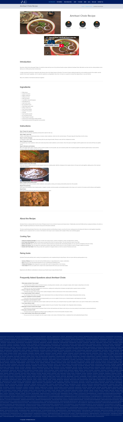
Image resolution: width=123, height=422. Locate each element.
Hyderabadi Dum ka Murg (88, 353)
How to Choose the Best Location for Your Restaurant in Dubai (84, 396)
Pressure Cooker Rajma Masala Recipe (97, 350)
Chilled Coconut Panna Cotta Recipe (116, 385)
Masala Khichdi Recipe (11, 376)
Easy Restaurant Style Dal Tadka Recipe (102, 379)
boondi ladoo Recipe (88, 382)
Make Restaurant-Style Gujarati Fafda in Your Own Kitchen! (42, 367)
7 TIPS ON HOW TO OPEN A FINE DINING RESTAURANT (8, 416)
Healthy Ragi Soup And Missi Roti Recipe (21, 362)
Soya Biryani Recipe (76, 370)
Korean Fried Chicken (62, 367)
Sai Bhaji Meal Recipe (6, 373)
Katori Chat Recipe (64, 362)
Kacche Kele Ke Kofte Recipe (17, 356)
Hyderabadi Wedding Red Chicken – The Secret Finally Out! (72, 336)
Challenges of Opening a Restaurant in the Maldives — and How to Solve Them (60, 399)
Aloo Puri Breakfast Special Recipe (105, 356)
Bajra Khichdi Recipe (7, 362)
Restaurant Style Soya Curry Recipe (76, 356)
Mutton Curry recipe (70, 393)
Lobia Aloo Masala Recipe (83, 356)
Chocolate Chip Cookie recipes (103, 385)
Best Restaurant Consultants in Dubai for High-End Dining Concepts (94, 402)
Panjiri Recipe (68, 362)
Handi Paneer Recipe (35, 390)
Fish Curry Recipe (49, 379)
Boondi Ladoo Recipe (62, 350)
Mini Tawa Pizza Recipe (10, 353)
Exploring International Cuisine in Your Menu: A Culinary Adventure (68, 413)
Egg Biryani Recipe (95, 379)
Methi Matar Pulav (112, 353)
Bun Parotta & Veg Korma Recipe (45, 359)
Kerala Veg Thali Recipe (22, 367)
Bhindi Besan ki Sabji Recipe (82, 353)
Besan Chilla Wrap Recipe (104, 387)
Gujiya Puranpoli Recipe (86, 390)
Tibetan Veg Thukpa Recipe (110, 362)
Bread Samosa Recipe (48, 350)
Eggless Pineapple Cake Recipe (60, 379)
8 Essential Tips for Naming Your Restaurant (95, 410)
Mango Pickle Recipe (24, 376)
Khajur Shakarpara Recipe (70, 353)
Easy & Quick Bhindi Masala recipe (52, 356)
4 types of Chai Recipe (75, 367)
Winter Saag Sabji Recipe (49, 342)
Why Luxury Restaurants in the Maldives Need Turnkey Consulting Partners (76, 399)
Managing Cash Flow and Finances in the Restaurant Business (107, 410)
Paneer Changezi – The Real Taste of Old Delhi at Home (99, 336)
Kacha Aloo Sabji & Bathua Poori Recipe (35, 350)
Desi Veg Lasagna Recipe (50, 365)
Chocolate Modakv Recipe (90, 385)
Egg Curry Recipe (90, 379)
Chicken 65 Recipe (54, 382)
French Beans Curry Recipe (117, 345)
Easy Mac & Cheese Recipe (109, 379)
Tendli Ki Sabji (36, 356)
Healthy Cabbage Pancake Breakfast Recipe (60, 356)
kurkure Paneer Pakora (4, 356)
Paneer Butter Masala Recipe (108, 373)
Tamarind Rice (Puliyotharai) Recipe (65, 359)
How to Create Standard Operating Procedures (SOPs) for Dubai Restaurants (56, 396)
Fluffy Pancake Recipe (45, 379)
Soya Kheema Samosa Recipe (36, 342)
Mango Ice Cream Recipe (38, 376)
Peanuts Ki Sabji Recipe (65, 353)
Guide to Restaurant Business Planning (4, 407)
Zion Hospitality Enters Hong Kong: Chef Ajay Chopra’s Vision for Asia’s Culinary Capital (19, 402)
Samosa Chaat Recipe (112, 345)
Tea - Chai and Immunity (44, 416)
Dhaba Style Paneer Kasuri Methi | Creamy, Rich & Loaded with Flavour (7, 336)
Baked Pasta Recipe (107, 382)
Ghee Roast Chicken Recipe (29, 379)
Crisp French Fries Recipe (55, 385)
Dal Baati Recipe (63, 390)
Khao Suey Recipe (114, 376)
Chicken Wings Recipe (75, 393)
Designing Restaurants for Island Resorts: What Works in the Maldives (28, 399)
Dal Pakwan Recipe (86, 370)
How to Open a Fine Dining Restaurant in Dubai (82, 402)
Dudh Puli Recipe (23, 350)
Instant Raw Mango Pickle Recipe (5, 370)
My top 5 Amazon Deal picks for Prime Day (91, 416)
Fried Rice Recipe (35, 379)
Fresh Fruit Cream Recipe (59, 359)
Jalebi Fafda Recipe (117, 390)
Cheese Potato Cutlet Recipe (11, 393)
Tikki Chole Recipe (40, 365)
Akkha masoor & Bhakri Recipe (81, 365)
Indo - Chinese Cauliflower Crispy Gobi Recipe (41, 385)
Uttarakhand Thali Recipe (106, 342)
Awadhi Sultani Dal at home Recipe (17, 350)
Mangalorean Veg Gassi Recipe (89, 350)
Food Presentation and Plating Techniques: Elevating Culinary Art (82, 413)
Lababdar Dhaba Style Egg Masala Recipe (103, 339)
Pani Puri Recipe (73, 373)
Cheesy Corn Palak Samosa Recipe (30, 345)
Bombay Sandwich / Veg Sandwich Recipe (94, 382)
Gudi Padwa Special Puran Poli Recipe (63, 370)
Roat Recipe (110, 342)
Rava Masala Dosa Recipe (33, 373)
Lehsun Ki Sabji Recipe (28, 350)
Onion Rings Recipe (23, 393)
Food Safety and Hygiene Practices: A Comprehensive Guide (117, 413)
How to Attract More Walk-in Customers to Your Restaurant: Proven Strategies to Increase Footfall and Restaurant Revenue (109, 393)
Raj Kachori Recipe (49, 373)
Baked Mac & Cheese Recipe (116, 387)
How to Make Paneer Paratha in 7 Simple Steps (55, 393)
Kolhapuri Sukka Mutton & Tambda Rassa (64, 342)
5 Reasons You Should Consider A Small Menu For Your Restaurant (11, 410)
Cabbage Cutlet (105, 353)
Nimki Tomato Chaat (104, 362)
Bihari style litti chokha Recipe (40, 382)
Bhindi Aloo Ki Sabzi (8, 359)
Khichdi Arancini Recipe (108, 376)
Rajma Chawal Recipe (39, 373)
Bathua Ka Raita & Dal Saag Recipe (98, 359)
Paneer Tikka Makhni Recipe (78, 373)
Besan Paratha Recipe (99, 387)
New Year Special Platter (32, 362)
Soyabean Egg (116, 353)
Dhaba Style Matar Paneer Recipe (56, 342)
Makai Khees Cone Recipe (63, 376)
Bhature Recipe (94, 387)
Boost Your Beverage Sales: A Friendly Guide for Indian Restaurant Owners (96, 407)
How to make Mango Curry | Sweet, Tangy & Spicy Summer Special (10, 339)
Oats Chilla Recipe (28, 362)
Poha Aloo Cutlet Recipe (74, 365)
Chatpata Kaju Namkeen (59, 353)
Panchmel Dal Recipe (2, 362)
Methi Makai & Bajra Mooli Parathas (72, 342)
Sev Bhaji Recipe (19, 353)
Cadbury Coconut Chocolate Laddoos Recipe (58, 387)
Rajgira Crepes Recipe (44, 373)
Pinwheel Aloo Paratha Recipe (68, 350)
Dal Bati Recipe (6, 385)
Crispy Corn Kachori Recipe (49, 385)
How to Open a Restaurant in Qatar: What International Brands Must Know (12, 399)
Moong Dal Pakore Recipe (91, 367)
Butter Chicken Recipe (65, 387)
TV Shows (80, 2)
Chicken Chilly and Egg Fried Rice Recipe (47, 382)
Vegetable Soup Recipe (37, 353)
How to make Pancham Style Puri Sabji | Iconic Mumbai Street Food (91, 339)
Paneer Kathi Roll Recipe (95, 373)
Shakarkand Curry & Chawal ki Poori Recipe (97, 345)
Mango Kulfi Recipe (33, 376)
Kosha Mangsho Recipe (94, 376)
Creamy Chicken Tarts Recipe (61, 385)
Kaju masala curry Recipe (35, 370)
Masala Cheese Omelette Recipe (17, 376)
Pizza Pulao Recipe (113, 365)
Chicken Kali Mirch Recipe (31, 387)
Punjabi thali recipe (19, 370)
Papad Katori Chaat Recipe (63, 373)
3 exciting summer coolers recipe (13, 370)
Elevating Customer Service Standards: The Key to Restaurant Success (16, 407)
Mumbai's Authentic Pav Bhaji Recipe (35, 393)
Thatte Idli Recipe (46, 370)
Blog (89, 2)
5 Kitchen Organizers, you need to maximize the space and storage (65, 416)
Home (83, 6)
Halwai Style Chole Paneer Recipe (118, 339)
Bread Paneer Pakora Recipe (71, 387)
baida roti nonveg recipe (112, 382)
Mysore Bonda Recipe (45, 365)
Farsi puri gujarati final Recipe (28, 382)
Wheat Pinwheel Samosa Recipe (10, 367)
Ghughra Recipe (24, 379)
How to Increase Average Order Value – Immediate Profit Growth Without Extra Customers (87, 393)
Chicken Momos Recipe (25, 387)
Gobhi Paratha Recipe (20, 379)
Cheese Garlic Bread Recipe (48, 390)
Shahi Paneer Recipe (30, 390)
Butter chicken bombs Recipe (82, 382)
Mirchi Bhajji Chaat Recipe (47, 362)
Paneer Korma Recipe (74, 350)
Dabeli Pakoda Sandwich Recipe (16, 345)
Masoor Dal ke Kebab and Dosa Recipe (20, 365)
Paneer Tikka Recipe (84, 373)
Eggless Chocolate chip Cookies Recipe (84, 379)
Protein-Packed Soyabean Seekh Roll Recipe (8, 350)
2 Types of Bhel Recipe (17, 367)
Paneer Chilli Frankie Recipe (7, 365)
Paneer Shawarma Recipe (87, 362)
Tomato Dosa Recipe (28, 356)
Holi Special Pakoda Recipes (97, 370)
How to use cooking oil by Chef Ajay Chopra (36, 416)
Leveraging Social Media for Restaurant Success (94, 413)
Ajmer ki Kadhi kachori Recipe (112, 359)
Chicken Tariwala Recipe (12, 387)
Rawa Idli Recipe (28, 373)
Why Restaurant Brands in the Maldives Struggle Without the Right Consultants (43, 399)
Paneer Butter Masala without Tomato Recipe (99, 365)
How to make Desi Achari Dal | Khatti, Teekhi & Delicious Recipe (40, 339)
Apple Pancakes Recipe (53, 362)
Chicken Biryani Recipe (37, 387)
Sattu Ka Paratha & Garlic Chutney (111, 339)
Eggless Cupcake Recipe (66, 379)
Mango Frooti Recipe (44, 376)
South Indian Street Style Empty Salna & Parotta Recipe (45, 345)
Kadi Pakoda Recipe (19, 390)
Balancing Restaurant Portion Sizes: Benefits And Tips (61, 410)
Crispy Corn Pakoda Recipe (23, 345)
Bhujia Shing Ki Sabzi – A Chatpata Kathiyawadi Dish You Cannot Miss (85, 336)
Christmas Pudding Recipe (78, 385)
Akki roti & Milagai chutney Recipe (87, 359)
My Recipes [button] (59, 2)
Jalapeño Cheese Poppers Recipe (105, 345)
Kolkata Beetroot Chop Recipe (3, 345)
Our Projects (52, 2)
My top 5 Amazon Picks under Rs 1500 (100, 416)
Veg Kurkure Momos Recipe (48, 353)
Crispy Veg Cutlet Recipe (85, 367)
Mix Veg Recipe (93, 359)
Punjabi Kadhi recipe (41, 370)
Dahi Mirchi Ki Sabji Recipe (115, 342)
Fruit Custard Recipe (96, 390)
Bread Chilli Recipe (15, 353)
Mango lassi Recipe (29, 376)
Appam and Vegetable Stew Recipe (57, 365)
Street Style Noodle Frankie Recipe (81, 345)
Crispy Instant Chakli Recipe (92, 342)
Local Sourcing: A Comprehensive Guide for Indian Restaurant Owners (62, 407)
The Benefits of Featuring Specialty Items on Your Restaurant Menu (74, 410)
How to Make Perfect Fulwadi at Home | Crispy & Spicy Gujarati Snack (39, 336)
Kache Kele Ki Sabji (120, 353)
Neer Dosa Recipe (110, 350)
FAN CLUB (94, 2)
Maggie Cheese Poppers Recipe (70, 376)
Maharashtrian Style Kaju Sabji (43, 342)
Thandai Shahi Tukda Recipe (103, 370)
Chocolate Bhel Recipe (109, 385)
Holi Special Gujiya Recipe (73, 359)
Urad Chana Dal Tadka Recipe (69, 356)
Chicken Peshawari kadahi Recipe (7, 382)
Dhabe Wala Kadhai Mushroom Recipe (28, 342)
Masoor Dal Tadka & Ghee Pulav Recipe (56, 350)
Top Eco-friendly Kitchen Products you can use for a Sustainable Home (79, 416)
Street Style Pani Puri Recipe (28, 365)
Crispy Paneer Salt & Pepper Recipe (19, 385)
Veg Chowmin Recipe (6, 393)
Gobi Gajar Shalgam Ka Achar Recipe (13, 379)
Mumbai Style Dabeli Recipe (97, 367)
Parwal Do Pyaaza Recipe (105, 359)
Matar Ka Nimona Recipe (116, 370)
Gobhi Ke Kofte (37, 362)
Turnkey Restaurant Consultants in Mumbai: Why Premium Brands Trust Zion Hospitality (111, 402)
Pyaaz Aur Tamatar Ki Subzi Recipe (23, 359)
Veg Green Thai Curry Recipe (108, 365)
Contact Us (100, 2)
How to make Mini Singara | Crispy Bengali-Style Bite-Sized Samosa (54, 339)
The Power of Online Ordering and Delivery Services (105, 413)
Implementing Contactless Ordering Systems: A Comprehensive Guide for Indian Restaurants (79, 407)
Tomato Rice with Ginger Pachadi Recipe (81, 350)
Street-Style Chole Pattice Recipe (99, 342)
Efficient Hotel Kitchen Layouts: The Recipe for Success (15, 413)
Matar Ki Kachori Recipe (6, 376)
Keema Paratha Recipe (80, 390)
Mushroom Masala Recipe (87, 365)
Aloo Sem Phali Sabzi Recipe (43, 350)
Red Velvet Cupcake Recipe (17, 373)
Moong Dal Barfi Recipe (106, 390)
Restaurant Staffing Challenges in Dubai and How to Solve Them (70, 396)
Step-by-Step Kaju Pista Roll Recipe (64, 393)
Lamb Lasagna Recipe (89, 376)
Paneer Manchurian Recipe (89, 373)
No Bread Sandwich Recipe (25, 353)
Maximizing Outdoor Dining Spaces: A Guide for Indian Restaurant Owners (46, 407)
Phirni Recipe (58, 373)
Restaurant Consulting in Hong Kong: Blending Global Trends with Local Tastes (55, 402)
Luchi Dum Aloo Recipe (76, 376)
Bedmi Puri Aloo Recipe (102, 382)
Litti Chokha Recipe (53, 390)
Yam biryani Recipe (5, 353)
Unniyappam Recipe (34, 382)
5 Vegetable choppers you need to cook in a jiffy (52, 416)
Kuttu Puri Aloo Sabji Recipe (25, 390)
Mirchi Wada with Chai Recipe (75, 390)
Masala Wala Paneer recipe (70, 370)
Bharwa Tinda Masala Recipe (38, 359)
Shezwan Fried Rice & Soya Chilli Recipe (20, 342)
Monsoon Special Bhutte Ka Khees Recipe (56, 345)
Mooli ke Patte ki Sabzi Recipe (98, 362)
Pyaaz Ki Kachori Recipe (54, 373)
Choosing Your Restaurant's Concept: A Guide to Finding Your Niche (40, 413)
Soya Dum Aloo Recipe (76, 353)
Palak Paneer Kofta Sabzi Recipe (89, 345)
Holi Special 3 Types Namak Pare (79, 359)
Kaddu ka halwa (33, 356)
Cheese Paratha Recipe (50, 387)
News (85, 2)
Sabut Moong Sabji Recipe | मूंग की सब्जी (118, 356)
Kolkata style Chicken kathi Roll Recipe (102, 376)
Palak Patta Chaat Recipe (114, 373)
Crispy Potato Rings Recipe (28, 367)
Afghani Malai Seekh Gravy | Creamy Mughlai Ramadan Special (77, 339)
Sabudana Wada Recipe (11, 373)
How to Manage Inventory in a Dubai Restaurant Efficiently (30, 396)
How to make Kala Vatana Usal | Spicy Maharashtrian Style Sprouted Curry (25, 339)
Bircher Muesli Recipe (90, 387)
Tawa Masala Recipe (34, 367)
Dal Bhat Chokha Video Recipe (95, 353)
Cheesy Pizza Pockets (42, 362)
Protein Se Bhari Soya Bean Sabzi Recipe (110, 336)
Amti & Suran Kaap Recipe (80, 342)
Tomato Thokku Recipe (54, 353)
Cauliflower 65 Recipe (42, 353)
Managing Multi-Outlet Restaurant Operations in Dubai (42, 396)
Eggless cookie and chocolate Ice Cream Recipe (75, 379)
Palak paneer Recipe (119, 373)
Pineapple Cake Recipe (111, 390)
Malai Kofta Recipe (58, 376)
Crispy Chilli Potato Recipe (23, 356)
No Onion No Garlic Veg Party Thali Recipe (65, 345)
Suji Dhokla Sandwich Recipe (10, 356)
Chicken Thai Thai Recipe (28, 393)
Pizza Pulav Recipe (121, 370)
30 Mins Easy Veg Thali (13, 365)
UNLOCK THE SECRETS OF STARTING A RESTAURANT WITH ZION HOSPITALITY (23, 416)
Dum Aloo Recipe (51, 367)
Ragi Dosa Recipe (92, 362)
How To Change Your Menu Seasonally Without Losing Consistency (48, 410)
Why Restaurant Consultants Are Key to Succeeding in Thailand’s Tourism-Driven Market (110, 399)
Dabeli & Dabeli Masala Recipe (12, 385)
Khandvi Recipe (117, 376)
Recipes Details (89, 6)
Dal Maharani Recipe (81, 370)
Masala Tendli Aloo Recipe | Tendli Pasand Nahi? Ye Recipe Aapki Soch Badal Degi (23, 336)
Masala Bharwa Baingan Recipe (7, 390)
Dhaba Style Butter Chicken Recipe (80, 362)
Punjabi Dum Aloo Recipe (37, 345)
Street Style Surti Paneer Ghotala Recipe (11, 342)
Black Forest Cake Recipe (84, 387)
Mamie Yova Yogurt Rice (49, 376)
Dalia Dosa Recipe (57, 370)
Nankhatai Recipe (118, 365)
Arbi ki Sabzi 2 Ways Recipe (110, 370)
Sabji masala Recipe (108, 367)
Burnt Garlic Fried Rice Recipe (41, 390)
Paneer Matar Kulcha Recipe (86, 342)
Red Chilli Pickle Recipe (91, 370)
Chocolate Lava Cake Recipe (96, 385)
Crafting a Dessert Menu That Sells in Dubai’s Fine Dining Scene (17, 396)
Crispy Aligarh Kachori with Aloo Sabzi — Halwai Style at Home (58, 336)
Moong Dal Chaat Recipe (67, 382)
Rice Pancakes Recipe (103, 367)
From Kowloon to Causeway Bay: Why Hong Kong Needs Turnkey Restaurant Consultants (37, 402)
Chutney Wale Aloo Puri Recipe (13, 362)
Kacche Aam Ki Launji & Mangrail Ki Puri (15, 359)
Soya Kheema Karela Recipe (9, 345)
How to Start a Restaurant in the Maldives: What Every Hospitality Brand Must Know (92, 399)
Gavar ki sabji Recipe (111, 356)
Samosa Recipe (1, 373)
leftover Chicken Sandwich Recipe (19, 387)
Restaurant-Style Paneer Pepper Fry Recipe (66, 339)
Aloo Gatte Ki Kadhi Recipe (31, 353)
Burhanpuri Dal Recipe (49, 336)
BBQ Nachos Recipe (110, 387)
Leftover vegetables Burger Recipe (83, 376)
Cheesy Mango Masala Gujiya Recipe (61, 382)
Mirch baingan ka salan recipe (30, 370)
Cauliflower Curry (101, 353)
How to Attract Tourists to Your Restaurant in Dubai (107, 396)
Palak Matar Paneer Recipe (59, 362)
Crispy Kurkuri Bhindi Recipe (33, 385)
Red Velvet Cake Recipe (23, 373)
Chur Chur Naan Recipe (72, 385)
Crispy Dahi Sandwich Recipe (3, 342)
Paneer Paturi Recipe (64, 365)
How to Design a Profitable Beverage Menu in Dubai (96, 396)
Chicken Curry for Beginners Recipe (20, 382)
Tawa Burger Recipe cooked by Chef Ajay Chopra (45, 393)
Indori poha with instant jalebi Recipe (115, 367)
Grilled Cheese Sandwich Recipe (5, 379)
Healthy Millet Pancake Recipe (56, 367)
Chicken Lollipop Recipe (13, 382)
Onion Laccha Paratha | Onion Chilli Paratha (43, 356)
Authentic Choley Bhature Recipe (119, 382)
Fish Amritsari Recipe (54, 379)
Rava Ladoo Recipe (80, 367)
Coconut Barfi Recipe (67, 385)
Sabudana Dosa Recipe (98, 356)
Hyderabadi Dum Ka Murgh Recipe (52, 359)
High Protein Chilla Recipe (116, 362)
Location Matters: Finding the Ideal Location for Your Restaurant (54, 413)
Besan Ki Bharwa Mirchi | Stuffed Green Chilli (90, 356)
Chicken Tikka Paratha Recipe (6, 387)
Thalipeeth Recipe (92, 365)
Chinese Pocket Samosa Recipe (74, 345)
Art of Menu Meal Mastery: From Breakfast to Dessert (27, 413)
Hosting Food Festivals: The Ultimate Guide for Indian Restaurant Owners (31, 407)
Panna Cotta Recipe (69, 373)
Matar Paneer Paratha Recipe (74, 362)
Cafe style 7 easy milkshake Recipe (74, 382)
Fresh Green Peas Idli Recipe (104, 350)
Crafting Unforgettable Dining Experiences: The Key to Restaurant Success (111, 407)
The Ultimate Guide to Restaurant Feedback (86, 410)
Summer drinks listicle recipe (51, 370)
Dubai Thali (108, 353)
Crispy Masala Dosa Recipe (26, 385)
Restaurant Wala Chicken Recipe (31, 359)
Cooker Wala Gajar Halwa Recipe (116, 350)
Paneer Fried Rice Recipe (13, 390)
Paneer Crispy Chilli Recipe (101, 373)
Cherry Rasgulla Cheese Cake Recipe (44, 387)
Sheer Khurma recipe (101, 390)
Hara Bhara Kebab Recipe (17, 393)
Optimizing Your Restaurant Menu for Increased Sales (36, 410)
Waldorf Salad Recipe (58, 390)
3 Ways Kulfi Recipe (91, 390)
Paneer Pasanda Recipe (69, 365)
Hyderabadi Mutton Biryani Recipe (68, 367)
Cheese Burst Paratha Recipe (34, 365)
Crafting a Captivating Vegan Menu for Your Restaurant (24, 410)
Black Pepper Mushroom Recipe (78, 387)
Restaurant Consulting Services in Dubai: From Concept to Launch (70, 402)
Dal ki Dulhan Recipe (24, 370)
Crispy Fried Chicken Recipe (68, 390)
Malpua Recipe (53, 376)
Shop (75, 2)
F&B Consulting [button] (67, 2)
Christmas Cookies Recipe (84, 385)
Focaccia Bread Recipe (39, 379)
